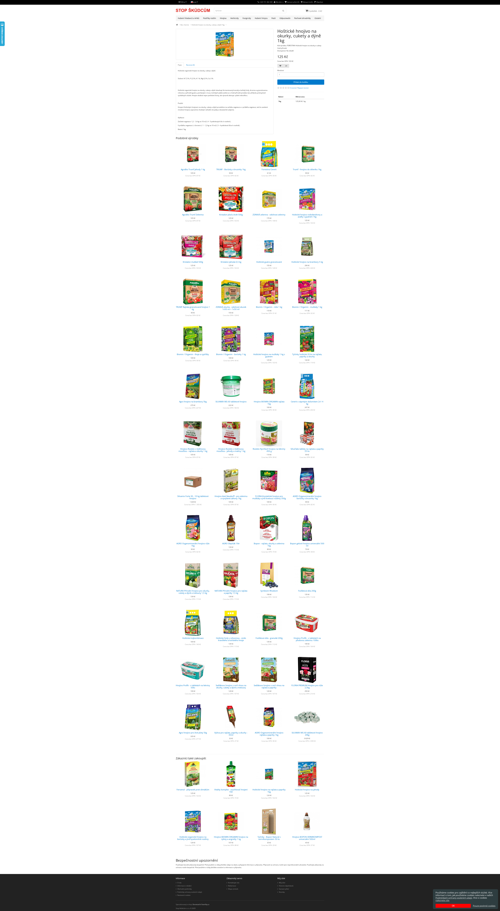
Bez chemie (184, 25)
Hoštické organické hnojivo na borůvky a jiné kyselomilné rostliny (193, 838)
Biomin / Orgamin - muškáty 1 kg (307, 307)
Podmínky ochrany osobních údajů (189, 892)
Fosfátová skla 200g (307, 590)
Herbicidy (234, 18)
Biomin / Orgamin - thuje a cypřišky (193, 354)
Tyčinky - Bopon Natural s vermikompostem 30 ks (269, 838)
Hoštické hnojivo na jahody (307, 789)
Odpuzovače (285, 18)
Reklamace (232, 886)
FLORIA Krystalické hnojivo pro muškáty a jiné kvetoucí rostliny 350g (269, 497)
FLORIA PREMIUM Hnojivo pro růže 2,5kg (307, 686)
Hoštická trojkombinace (193, 638)
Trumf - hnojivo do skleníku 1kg (307, 169)
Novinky (282, 892)
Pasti (273, 18)
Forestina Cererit (269, 169)
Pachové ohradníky (302, 18)
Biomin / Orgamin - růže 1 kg (269, 307)
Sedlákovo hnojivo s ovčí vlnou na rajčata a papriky (269, 686)
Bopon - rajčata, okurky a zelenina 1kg (269, 544)
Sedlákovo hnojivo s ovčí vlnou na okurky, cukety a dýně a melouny (231, 686)
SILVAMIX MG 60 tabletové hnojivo (230, 401)
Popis (180, 65)
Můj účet (282, 883)
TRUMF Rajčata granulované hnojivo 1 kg (193, 308)
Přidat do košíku (300, 82)
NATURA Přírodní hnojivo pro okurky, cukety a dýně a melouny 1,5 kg (193, 591)
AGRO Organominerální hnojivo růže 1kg (192, 544)
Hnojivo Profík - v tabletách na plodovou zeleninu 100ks (307, 639)
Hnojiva (223, 18)
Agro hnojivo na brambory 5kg (193, 401)
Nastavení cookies (183, 895)
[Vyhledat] (283, 10)
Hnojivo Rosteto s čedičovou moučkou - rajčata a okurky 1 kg (193, 450)
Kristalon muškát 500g (193, 262)
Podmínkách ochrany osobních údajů (454, 897)
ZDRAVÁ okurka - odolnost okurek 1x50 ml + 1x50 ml (231, 308)
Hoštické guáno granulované (269, 262)
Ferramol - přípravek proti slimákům (193, 789)
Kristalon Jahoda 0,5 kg (231, 262)
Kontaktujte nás (233, 883)
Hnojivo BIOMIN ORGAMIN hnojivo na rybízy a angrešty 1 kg (231, 838)
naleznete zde (442, 900)
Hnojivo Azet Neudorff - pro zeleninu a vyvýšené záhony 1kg (231, 497)
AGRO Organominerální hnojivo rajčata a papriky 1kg (269, 733)
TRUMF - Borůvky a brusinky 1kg (231, 169)
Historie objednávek (286, 886)
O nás (179, 883)
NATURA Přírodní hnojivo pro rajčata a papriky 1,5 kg (231, 591)
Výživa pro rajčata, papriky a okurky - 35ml (231, 733)
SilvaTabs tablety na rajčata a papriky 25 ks (307, 450)
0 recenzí (293, 88)
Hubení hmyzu (261, 18)
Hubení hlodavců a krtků (188, 18)
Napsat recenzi (303, 88)
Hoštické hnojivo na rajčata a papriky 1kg (269, 790)
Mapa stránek (233, 889)
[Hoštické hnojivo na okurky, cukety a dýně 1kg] (224, 44)
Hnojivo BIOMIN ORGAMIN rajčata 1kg (269, 402)
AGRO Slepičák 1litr (231, 543)
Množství (280, 70)
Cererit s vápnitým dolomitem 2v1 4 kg (307, 402)
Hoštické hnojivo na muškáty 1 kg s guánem (269, 355)
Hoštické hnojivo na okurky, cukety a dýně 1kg (208, 25)
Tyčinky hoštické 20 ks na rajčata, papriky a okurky (307, 355)
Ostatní (318, 18)
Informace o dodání (184, 886)
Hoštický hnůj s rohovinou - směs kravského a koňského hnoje (231, 639)
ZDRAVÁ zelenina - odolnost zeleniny (269, 214)
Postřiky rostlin (209, 18)
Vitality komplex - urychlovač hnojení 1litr (231, 790)
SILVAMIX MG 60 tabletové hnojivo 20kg (307, 733)
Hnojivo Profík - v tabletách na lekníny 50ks (193, 686)
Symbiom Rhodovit (269, 590)
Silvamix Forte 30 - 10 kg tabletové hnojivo (192, 497)
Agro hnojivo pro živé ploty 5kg (193, 732)
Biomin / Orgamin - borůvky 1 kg (231, 354)
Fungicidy (247, 18)
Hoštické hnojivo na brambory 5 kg (307, 262)
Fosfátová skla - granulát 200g (269, 638)
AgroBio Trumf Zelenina (193, 214)
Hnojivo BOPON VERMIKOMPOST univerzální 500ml (307, 838)
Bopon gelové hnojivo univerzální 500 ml (307, 544)
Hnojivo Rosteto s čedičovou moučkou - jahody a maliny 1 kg (231, 450)
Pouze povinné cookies (484, 905)
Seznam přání (284, 889)
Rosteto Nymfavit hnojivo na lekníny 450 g (269, 450)
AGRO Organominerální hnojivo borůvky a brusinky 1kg (307, 497)
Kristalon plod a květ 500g (231, 214)
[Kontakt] (258, 2)
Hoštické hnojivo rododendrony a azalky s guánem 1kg (307, 215)
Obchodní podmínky (184, 889)
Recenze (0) (190, 65)
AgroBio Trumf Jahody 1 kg (193, 169)
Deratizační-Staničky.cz (201, 904)
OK (453, 905)
